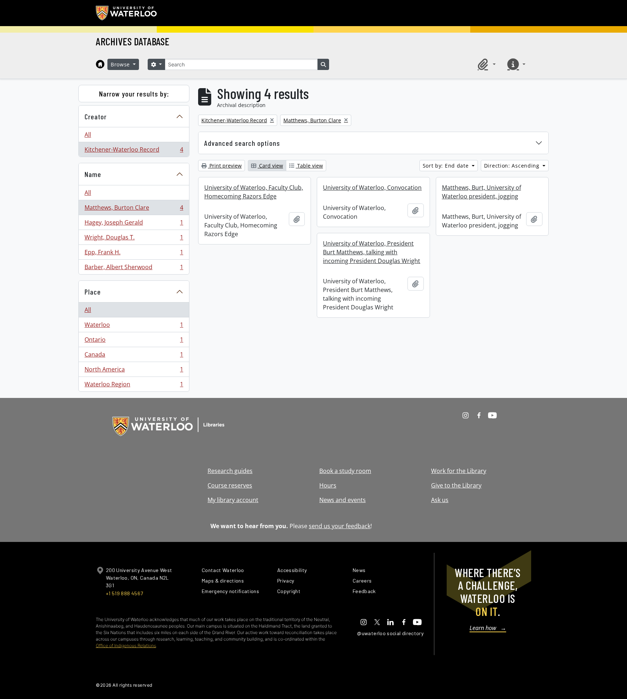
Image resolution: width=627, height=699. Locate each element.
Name (93, 174)
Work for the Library (458, 471)
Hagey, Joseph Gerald (133, 224)
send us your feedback (339, 526)
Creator (96, 116)
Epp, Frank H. (133, 254)
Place (93, 291)
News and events (342, 500)
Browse (121, 64)
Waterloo (133, 326)
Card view (270, 165)
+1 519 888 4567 (124, 593)
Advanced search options (242, 143)
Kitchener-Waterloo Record (133, 151)
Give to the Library (456, 485)
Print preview (225, 165)
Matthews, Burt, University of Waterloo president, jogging (481, 192)
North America (133, 371)
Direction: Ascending (512, 165)
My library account (233, 500)
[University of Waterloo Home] (126, 13)
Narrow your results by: (134, 93)
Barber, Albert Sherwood (133, 268)
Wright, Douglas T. (133, 239)
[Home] (100, 64)
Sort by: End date (447, 165)
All (88, 135)
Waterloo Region (133, 385)
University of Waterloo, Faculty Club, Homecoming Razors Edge (253, 192)
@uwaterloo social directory (390, 633)
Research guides (230, 471)
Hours (327, 485)
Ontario (133, 341)
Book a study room (345, 471)
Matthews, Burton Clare (133, 209)
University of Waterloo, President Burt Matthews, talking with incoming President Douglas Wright (371, 252)
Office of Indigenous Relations (126, 645)
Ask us (439, 500)
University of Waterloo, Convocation (372, 188)
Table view (309, 165)
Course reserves (230, 485)
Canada (133, 356)
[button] (485, 64)
